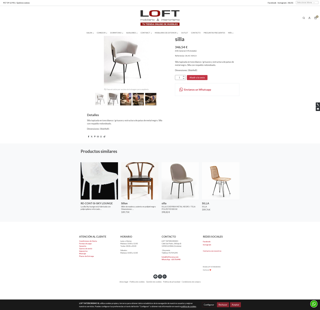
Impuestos (83, 251)
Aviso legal (124, 282)
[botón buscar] (303, 18)
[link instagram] (160, 276)
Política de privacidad (171, 282)
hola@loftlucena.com (170, 257)
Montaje (82, 254)
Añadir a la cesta (197, 77)
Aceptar (235, 304)
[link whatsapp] (165, 276)
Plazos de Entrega (86, 256)
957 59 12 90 (8, 3)
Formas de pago (85, 244)
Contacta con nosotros (212, 251)
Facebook (206, 242)
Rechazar (222, 304)
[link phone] (318, 104)
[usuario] (309, 18)
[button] (90, 33)
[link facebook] (155, 276)
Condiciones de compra (191, 282)
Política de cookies (137, 282)
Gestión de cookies (154, 282)
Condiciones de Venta (88, 241)
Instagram (282, 3)
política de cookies (188, 306)
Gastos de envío (85, 249)
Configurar (209, 304)
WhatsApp (171, 259)
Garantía (82, 246)
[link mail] (318, 109)
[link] (160, 18)
